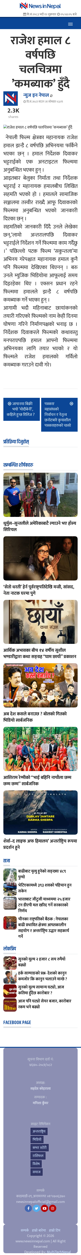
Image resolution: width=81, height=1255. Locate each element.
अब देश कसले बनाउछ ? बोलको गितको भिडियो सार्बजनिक (35, 717)
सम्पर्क (25, 1230)
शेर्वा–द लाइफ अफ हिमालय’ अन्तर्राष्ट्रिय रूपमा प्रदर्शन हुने (40, 844)
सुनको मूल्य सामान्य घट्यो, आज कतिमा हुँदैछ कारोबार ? (41, 990)
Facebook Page (17, 1023)
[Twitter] (36, 1208)
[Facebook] (28, 1208)
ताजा (6, 861)
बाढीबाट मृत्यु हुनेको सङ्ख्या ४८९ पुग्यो (42, 874)
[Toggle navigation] (70, 23)
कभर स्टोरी (40, 1148)
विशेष (36, 1164)
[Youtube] (44, 1208)
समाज (36, 1172)
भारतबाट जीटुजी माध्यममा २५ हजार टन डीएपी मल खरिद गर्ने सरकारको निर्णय (44, 905)
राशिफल (38, 1156)
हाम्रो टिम (54, 1230)
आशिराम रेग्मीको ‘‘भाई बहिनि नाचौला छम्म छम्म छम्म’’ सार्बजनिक (37, 781)
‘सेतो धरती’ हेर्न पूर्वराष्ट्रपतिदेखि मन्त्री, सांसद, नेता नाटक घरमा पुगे (38, 590)
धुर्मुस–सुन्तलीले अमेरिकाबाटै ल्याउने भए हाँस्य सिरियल (39, 527)
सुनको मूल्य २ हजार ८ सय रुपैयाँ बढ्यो (41, 962)
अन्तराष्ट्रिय (39, 1131)
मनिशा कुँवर (40, 1103)
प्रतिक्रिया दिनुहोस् (16, 442)
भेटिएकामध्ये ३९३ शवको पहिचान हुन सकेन (45, 888)
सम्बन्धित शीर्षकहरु (18, 465)
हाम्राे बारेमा (39, 1230)
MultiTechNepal (59, 1252)
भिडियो (37, 1140)
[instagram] (53, 1208)
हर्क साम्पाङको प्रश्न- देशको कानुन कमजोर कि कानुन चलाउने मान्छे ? (42, 976)
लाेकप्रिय (9, 949)
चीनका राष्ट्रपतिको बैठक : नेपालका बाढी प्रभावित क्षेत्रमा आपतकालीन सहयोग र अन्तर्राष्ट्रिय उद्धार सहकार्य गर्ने (43, 928)
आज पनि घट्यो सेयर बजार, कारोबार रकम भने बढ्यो (44, 1004)
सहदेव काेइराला (40, 1089)
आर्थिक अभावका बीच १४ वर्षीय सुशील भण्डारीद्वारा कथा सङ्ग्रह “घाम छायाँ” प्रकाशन (39, 654)
